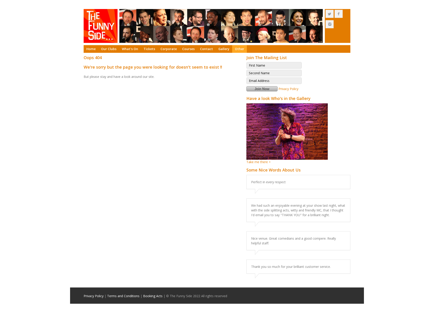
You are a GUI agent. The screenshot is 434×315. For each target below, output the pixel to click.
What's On (130, 49)
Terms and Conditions (123, 296)
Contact (206, 49)
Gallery (223, 49)
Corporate (168, 49)
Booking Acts (153, 296)
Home (91, 49)
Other (239, 49)
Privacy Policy (288, 89)
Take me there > (258, 162)
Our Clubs (108, 49)
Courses (188, 49)
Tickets (149, 49)
